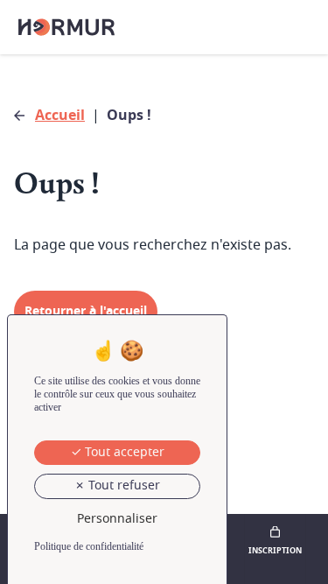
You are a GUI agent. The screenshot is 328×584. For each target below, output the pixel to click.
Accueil (60, 115)
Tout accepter (122, 452)
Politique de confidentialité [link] (88, 546)
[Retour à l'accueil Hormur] (66, 27)
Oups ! (129, 115)
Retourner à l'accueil (85, 311)
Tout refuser (122, 485)
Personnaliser (117, 519)
